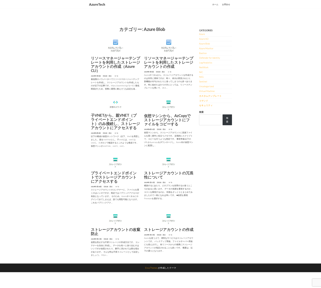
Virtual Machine (207, 91)
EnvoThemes (151, 267)
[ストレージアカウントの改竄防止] (115, 219)
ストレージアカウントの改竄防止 (115, 231)
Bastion (203, 53)
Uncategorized (206, 86)
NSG (201, 76)
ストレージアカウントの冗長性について (168, 175)
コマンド (203, 100)
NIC (201, 72)
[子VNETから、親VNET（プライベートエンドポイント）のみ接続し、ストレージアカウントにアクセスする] (115, 105)
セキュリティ (206, 105)
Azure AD (204, 38)
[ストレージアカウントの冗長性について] (168, 162)
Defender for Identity (209, 57)
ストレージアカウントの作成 (168, 229)
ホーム (215, 4)
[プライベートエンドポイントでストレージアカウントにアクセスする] (115, 162)
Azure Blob (204, 43)
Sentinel (203, 81)
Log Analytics (205, 62)
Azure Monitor (206, 48)
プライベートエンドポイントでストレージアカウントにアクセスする (114, 177)
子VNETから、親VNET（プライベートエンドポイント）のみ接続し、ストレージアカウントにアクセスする (115, 121)
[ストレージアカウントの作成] (168, 219)
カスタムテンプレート (210, 95)
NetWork (203, 67)
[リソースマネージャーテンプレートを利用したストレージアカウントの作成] (169, 45)
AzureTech (97, 4)
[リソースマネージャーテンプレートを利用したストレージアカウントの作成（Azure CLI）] (115, 45)
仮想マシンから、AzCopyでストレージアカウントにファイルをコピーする (167, 119)
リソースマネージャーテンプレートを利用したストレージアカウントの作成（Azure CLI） (115, 64)
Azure (202, 34)
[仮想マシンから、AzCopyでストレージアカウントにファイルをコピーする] (168, 105)
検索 (201, 112)
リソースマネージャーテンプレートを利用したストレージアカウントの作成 (168, 62)
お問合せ (226, 4)
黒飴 (110, 76)
